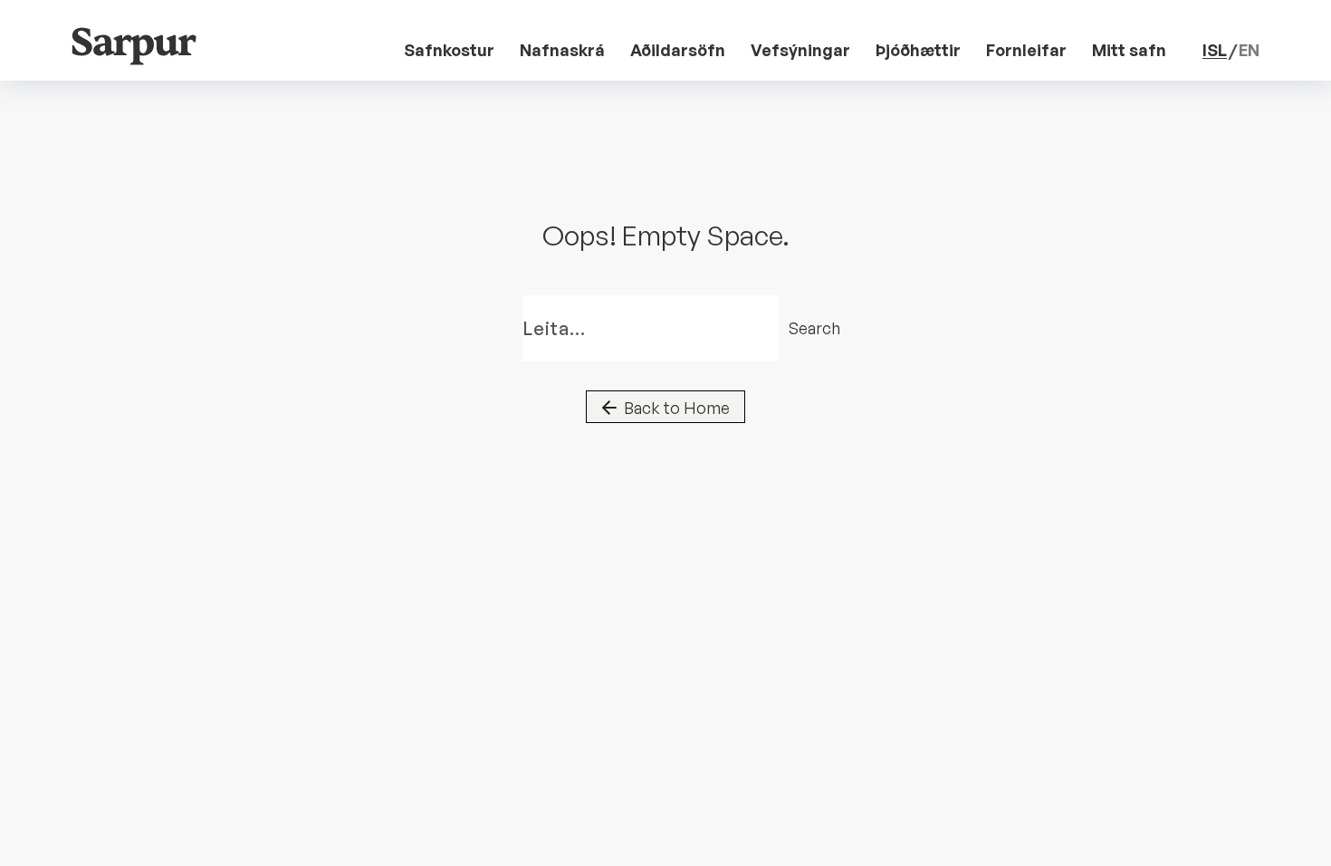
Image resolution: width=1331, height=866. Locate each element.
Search (802, 328)
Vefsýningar (800, 50)
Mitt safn (1129, 50)
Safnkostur (449, 50)
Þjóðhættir (918, 50)
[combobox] (650, 328)
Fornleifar (1026, 50)
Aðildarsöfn (677, 50)
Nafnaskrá (562, 50)
